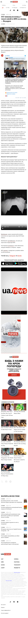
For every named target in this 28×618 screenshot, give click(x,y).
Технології (17, 565)
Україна (16, 559)
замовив (5, 250)
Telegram (12, 256)
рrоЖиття (17, 568)
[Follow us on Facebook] (14, 10)
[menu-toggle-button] (1, 2)
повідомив (7, 50)
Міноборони (4, 234)
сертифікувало (12, 240)
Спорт (3, 568)
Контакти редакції (4, 613)
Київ (2, 562)
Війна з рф (8, 14)
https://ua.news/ (17, 572)
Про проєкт (3, 604)
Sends (20, 256)
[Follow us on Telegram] (17, 10)
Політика (16, 562)
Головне (3, 14)
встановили (11, 245)
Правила (2, 607)
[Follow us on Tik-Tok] (10, 10)
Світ (2, 559)
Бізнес (3, 565)
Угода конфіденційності (5, 610)
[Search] (26, 2)
